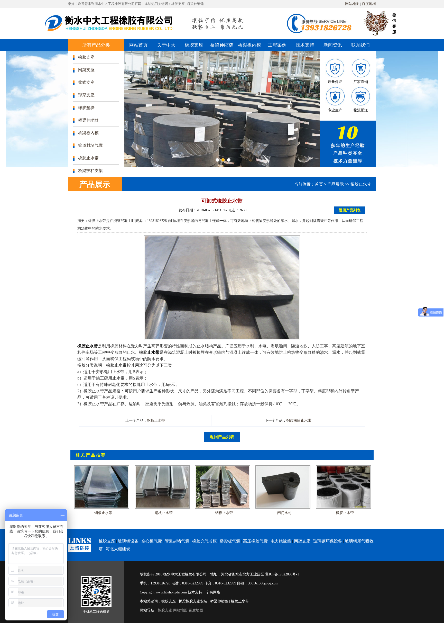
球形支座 (86, 95)
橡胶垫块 (86, 107)
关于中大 (166, 45)
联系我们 (360, 45)
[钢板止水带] (102, 467)
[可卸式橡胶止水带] (222, 238)
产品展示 (335, 184)
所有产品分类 (96, 45)
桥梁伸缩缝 (221, 45)
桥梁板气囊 (230, 541)
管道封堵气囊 (90, 145)
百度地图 (369, 4)
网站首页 (138, 45)
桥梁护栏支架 (90, 170)
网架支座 (86, 70)
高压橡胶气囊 (255, 541)
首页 (319, 184)
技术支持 (305, 45)
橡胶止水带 (88, 158)
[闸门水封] (283, 467)
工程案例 (277, 45)
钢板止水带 (156, 420)
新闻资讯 (332, 45)
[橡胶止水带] (343, 467)
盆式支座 (86, 82)
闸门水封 (284, 513)
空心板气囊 (151, 541)
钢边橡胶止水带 (298, 420)
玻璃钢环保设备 (327, 541)
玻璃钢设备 (128, 541)
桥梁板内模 (249, 45)
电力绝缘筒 (281, 541)
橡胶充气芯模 (204, 541)
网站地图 (352, 4)
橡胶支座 (194, 45)
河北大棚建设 (118, 549)
